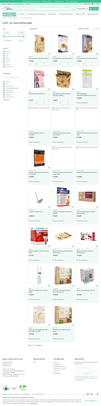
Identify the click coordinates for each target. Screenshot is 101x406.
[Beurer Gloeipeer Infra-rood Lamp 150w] (39, 236)
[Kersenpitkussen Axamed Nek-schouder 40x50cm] (63, 79)
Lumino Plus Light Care (35, 211)
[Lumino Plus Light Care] (39, 197)
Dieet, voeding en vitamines (66, 14)
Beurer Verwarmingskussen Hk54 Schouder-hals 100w (38, 330)
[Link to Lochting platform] (97, 394)
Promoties (22, 14)
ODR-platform (39, 394)
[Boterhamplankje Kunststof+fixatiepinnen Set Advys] (87, 79)
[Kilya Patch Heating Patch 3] (39, 79)
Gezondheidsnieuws (19, 4)
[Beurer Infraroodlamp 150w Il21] (87, 275)
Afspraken (10, 4)
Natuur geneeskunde (12, 18)
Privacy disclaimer (25, 394)
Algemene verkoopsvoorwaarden (11, 394)
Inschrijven (86, 373)
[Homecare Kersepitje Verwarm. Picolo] (63, 315)
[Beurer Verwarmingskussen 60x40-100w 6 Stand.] (63, 236)
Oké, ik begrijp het (91, 400)
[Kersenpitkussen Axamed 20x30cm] (63, 43)
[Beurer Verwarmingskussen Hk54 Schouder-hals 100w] (39, 315)
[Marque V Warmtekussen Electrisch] (87, 157)
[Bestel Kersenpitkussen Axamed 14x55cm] (44, 64)
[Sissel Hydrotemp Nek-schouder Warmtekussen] (87, 197)
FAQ (34, 362)
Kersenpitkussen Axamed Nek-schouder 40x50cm (61, 94)
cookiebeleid (33, 403)
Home (4, 18)
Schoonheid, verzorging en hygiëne (36, 14)
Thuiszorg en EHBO (80, 14)
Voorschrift (28, 4)
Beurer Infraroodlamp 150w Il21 (86, 290)
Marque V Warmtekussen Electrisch (87, 172)
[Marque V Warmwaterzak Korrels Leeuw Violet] (63, 157)
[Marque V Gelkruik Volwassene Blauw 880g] (63, 118)
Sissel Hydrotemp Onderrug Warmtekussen (85, 251)
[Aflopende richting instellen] (97, 28)
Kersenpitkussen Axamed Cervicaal (87, 58)
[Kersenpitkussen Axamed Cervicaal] (87, 43)
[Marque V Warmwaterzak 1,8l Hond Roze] (87, 118)
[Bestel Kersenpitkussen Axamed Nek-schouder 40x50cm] (68, 103)
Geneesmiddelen (52, 14)
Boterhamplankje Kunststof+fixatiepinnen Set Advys (86, 94)
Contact (4, 4)
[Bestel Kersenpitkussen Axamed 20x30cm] (68, 64)
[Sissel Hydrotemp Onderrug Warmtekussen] (87, 236)
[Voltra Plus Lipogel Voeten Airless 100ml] (39, 275)
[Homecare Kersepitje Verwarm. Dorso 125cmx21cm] (63, 275)
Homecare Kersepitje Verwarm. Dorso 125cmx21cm (62, 291)
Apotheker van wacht (60, 369)
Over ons (56, 362)
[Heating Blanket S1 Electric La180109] (39, 118)
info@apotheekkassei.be (17, 371)
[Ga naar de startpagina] (7, 8)
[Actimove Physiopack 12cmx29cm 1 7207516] (63, 197)
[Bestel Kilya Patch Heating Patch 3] (44, 103)
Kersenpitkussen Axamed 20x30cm (63, 58)
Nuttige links (57, 364)
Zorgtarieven (57, 373)
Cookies (33, 394)
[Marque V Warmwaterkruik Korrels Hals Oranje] (39, 157)
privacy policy (80, 379)
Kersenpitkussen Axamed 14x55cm (39, 58)
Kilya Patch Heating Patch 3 (37, 93)
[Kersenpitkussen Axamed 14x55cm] (39, 43)
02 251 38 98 (11, 369)
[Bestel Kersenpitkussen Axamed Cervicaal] (91, 64)
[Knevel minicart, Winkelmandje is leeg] (90, 8)
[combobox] (41, 8)
